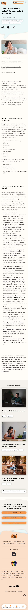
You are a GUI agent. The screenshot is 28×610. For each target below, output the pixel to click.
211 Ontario (15, 573)
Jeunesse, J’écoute (18, 571)
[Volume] (2, 27)
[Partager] (14, 27)
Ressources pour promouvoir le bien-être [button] (11, 491)
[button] (14, 512)
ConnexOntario (5, 573)
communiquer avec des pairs (9, 20)
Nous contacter (7, 541)
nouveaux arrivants (15, 23)
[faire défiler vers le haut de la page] (25, 596)
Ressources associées (7, 72)
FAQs (14, 541)
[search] (26, 2)
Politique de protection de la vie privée (13, 543)
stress (9, 484)
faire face (5, 23)
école (20, 20)
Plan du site (20, 541)
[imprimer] (8, 27)
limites (21, 450)
